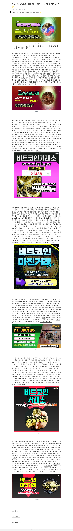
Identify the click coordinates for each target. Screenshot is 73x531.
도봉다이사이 (17, 364)
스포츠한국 (46, 468)
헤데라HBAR (36, 84)
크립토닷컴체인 (38, 315)
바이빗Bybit (47, 466)
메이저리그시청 (52, 360)
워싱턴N (29, 124)
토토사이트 (15, 511)
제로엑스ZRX (42, 62)
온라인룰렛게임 (16, 522)
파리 (14, 457)
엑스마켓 (44, 372)
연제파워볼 (35, 236)
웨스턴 (43, 317)
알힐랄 (23, 214)
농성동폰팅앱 (51, 366)
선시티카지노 (32, 78)
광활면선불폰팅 (44, 311)
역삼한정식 (48, 380)
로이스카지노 (56, 218)
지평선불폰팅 (56, 464)
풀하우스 (44, 228)
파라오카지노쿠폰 (53, 226)
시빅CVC (22, 384)
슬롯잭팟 (27, 370)
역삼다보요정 (25, 70)
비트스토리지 (40, 222)
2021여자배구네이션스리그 (47, 72)
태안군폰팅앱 (32, 82)
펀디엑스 (51, 242)
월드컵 (15, 56)
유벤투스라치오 (33, 445)
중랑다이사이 (54, 470)
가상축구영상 (49, 309)
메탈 (58, 134)
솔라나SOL (32, 378)
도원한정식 (36, 58)
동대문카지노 (31, 234)
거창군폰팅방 (18, 132)
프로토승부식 (16, 517)
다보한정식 (56, 136)
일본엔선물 (30, 140)
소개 (24, 232)
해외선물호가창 (56, 364)
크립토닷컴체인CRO (46, 321)
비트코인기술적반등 (47, 142)
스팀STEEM (51, 472)
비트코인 (38, 150)
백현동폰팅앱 (56, 305)
